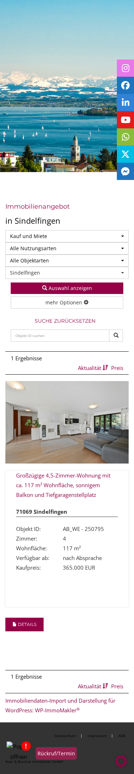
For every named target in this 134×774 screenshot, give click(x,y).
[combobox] (67, 236)
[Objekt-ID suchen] (116, 335)
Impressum (97, 735)
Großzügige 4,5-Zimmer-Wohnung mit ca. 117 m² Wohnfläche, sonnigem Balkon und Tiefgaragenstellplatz (63, 485)
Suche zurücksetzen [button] (65, 321)
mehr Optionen (64, 302)
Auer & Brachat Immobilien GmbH (34, 761)
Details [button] (26, 624)
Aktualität (90, 367)
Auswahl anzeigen (69, 288)
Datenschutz (65, 735)
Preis (117, 367)
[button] (121, 761)
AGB (121, 735)
